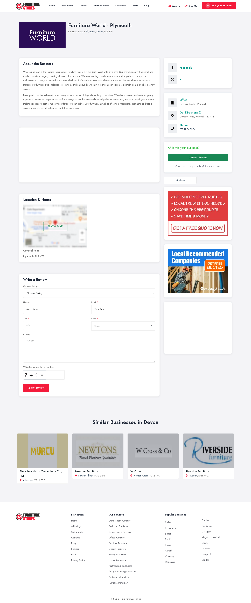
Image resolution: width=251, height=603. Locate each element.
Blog (146, 5)
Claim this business (198, 157)
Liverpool (206, 554)
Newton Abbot (85, 475)
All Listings (76, 526)
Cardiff (168, 550)
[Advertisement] (89, 155)
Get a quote (67, 5)
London (205, 560)
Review (26, 334)
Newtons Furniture (86, 471)
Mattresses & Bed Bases (120, 566)
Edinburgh (207, 526)
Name (26, 302)
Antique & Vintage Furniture (122, 571)
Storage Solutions (117, 554)
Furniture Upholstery (118, 583)
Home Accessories (118, 560)
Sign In (176, 6)
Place (93, 318)
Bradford (169, 539)
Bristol (168, 545)
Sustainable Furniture (119, 577)
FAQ (73, 554)
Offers (135, 5)
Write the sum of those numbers (38, 367)
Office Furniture (116, 537)
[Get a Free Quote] (198, 213)
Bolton (168, 533)
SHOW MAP (55, 226)
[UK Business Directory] (198, 271)
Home (52, 5)
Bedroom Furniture (118, 526)
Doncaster (170, 562)
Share (182, 180)
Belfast (168, 522)
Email (93, 302)
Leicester (206, 548)
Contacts (83, 5)
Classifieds (120, 5)
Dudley (205, 520)
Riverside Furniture (197, 471)
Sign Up (193, 6)
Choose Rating (30, 286)
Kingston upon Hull (211, 537)
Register (75, 549)
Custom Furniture (117, 549)
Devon (99, 31)
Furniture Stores (101, 5)
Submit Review (36, 388)
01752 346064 (188, 129)
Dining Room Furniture (120, 532)
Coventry (169, 556)
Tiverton (193, 475)
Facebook (186, 68)
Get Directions (189, 113)
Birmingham (171, 528)
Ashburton (28, 480)
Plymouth (90, 31)
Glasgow (206, 531)
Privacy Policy (78, 560)
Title (25, 318)
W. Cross (135, 471)
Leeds (204, 543)
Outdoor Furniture (118, 543)
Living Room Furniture (119, 520)
